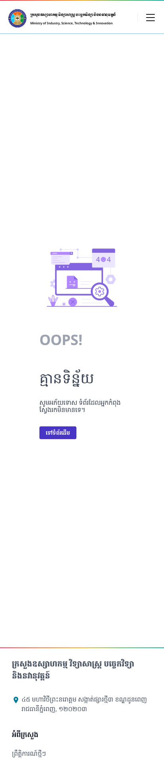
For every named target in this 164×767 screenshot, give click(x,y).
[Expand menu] (150, 17)
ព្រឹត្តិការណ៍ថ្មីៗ (29, 753)
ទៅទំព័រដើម (58, 432)
